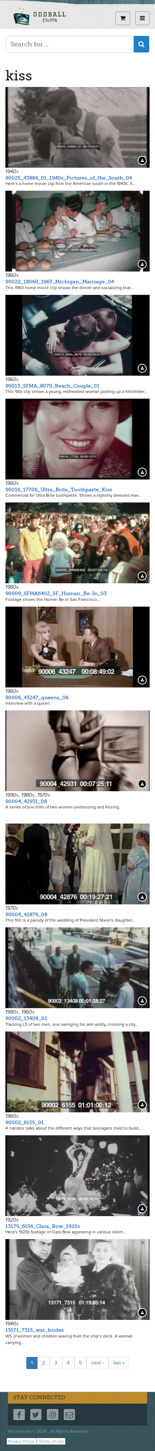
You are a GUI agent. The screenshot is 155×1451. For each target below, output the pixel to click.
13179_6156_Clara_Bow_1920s (42, 1226)
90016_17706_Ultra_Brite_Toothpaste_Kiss (58, 490)
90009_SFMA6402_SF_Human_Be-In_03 (56, 593)
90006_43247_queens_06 (36, 698)
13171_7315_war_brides (34, 1330)
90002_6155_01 (24, 1122)
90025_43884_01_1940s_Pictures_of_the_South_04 (68, 178)
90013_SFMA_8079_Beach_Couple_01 (52, 386)
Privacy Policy (21, 1441)
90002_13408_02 (26, 1018)
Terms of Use (51, 1441)
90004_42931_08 (26, 801)
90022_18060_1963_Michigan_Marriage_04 (59, 282)
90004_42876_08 (26, 915)
